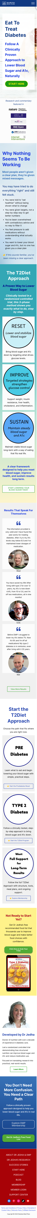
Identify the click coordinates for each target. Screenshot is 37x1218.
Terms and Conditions (8, 1208)
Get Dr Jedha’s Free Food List (18, 1138)
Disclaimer (31, 1208)
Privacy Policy (22, 1208)
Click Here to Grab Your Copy (18, 950)
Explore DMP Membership (18, 1124)
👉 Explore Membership (18, 898)
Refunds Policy (17, 1210)
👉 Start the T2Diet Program (18, 840)
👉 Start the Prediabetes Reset (18, 786)
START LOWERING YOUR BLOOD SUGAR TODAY (18, 489)
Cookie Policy (6, 1210)
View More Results (18, 689)
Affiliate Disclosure (29, 1210)
